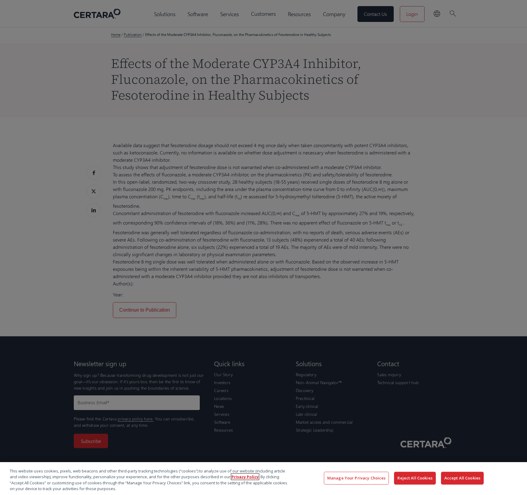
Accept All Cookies (462, 478)
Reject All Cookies (414, 478)
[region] (263, 478)
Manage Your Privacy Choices (356, 478)
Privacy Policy (245, 476)
